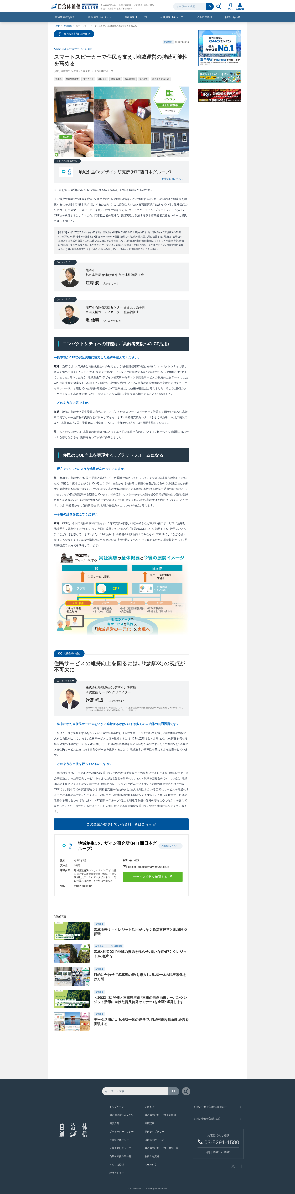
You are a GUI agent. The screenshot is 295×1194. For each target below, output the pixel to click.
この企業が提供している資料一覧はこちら (119, 824)
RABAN (149, 1164)
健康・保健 (115, 79)
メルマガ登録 (204, 17)
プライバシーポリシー (122, 1131)
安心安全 (143, 79)
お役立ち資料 (152, 1156)
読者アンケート (118, 1172)
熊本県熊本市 (72, 79)
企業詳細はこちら (171, 178)
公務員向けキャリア (172, 17)
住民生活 (102, 79)
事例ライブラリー (154, 1131)
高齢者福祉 (130, 79)
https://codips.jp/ (83, 885)
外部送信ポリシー (119, 1139)
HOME (57, 26)
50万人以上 (88, 79)
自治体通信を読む (65, 17)
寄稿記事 (149, 1123)
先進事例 (68, 26)
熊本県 (58, 79)
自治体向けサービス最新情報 (160, 1115)
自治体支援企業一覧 (120, 1156)
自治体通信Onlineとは (121, 1115)
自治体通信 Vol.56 (160, 79)
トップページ (117, 1106)
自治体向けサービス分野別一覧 (161, 1148)
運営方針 (114, 1123)
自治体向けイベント (99, 17)
